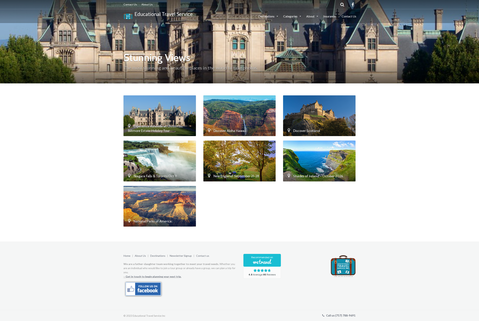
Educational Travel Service (163, 14)
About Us (147, 4)
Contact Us (130, 4)
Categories (290, 16)
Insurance (329, 16)
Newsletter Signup (181, 255)
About (310, 16)
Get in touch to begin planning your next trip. (153, 276)
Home (126, 255)
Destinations (266, 16)
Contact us (202, 255)
